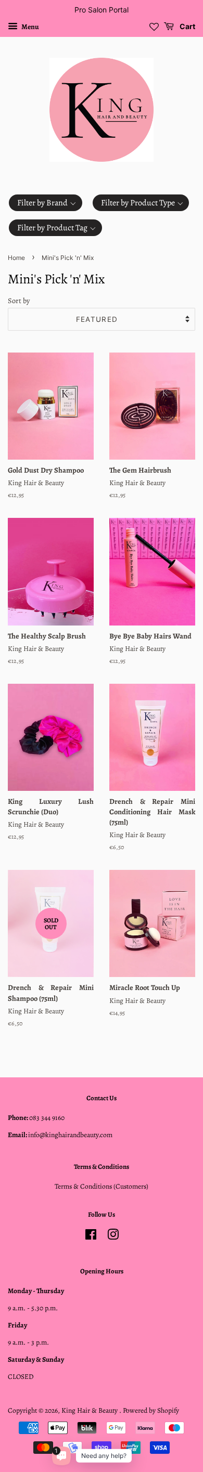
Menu (29, 27)
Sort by (19, 300)
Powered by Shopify (151, 1410)
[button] (45, 202)
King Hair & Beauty (90, 1410)
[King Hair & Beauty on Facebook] (91, 1237)
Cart (186, 26)
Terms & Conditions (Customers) (101, 1186)
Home (16, 258)
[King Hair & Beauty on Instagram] (113, 1237)
